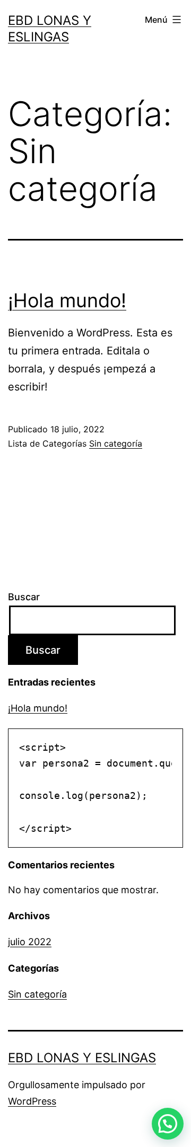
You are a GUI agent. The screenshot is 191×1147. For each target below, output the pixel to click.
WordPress (32, 1101)
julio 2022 (29, 941)
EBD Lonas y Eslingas (82, 1057)
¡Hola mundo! (67, 300)
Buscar (24, 596)
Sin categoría (115, 443)
